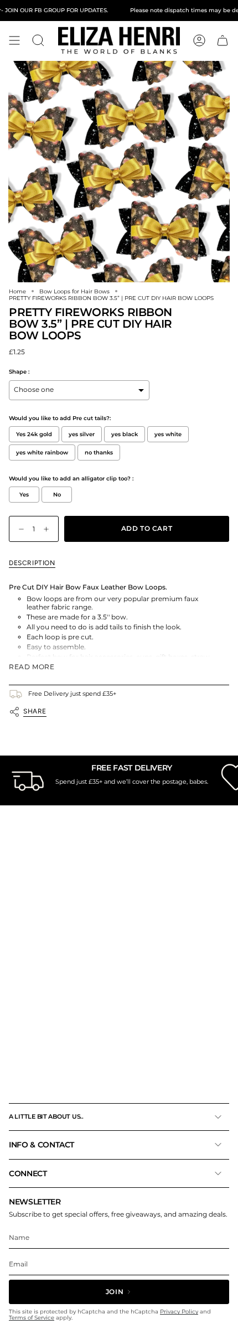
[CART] (222, 40)
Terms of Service (31, 1318)
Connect (28, 1173)
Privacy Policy (179, 1312)
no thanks (99, 452)
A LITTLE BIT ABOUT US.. (46, 1116)
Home (17, 291)
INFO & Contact (41, 1145)
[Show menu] (14, 40)
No (57, 495)
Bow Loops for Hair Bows (74, 291)
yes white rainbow (42, 452)
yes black (124, 434)
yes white (168, 434)
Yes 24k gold (34, 434)
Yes (24, 495)
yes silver (82, 434)
